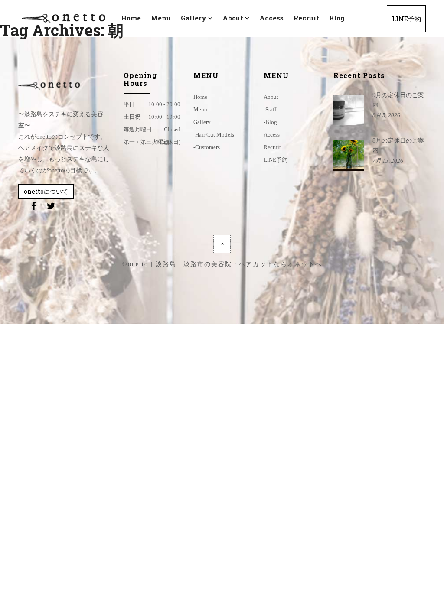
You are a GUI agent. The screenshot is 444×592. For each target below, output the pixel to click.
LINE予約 (275, 160)
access (272, 134)
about (271, 97)
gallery (202, 122)
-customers (206, 147)
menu (200, 109)
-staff (270, 109)
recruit (272, 147)
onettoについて (46, 191)
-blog (270, 122)
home (200, 97)
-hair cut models (213, 134)
